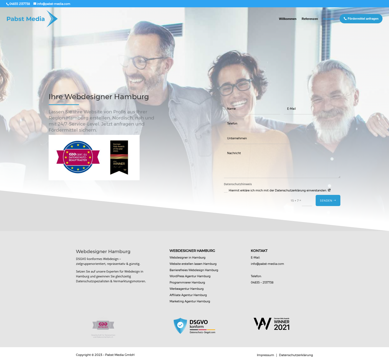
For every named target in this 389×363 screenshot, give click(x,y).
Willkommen (287, 18)
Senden (326, 200)
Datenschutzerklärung (296, 355)
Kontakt (328, 18)
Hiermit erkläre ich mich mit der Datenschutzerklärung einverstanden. (278, 190)
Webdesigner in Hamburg (187, 257)
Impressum (266, 355)
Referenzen (310, 18)
